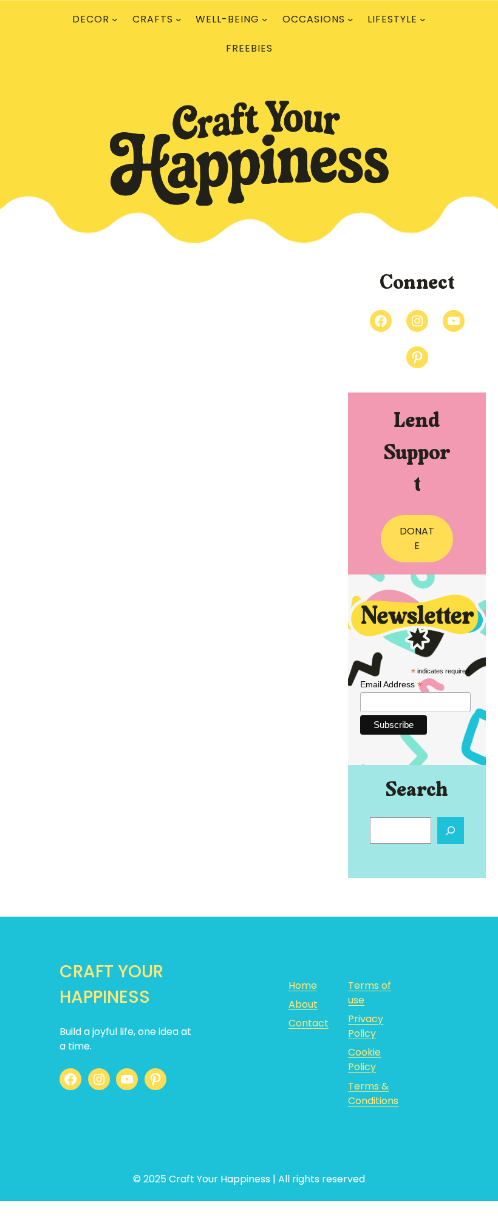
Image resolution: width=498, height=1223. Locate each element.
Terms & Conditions (373, 1093)
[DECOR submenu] (115, 19)
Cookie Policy (364, 1059)
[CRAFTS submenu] (179, 19)
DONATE (417, 538)
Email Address (391, 684)
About (303, 1004)
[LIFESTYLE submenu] (423, 19)
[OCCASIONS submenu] (350, 19)
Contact (308, 1023)
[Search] (450, 830)
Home (302, 985)
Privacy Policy (365, 1026)
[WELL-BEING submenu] (265, 19)
